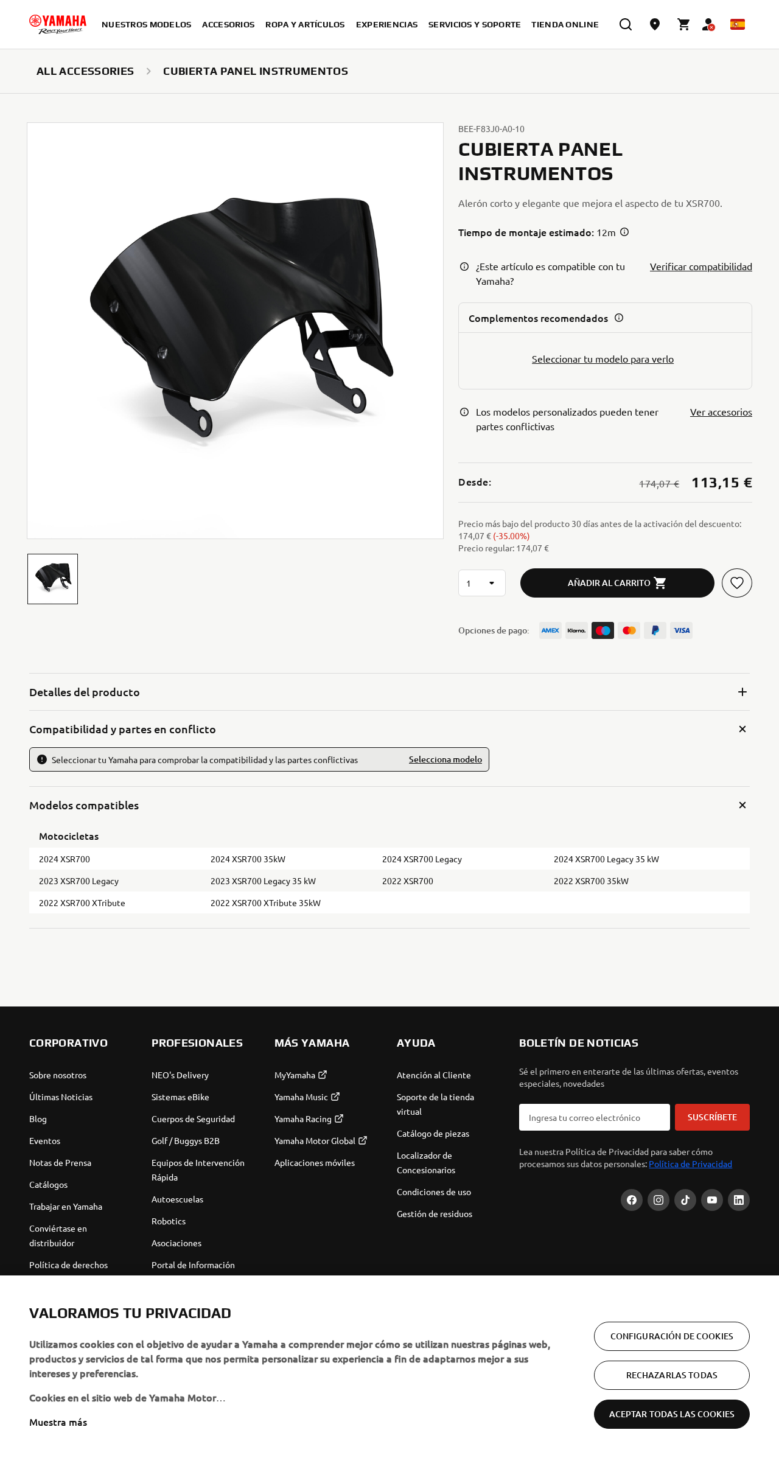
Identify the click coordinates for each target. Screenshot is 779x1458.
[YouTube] (712, 1200)
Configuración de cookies (671, 1336)
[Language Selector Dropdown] (737, 24)
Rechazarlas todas (672, 1375)
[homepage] (57, 24)
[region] (389, 1366)
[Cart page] (684, 24)
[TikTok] (685, 1200)
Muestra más (58, 1421)
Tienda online (565, 24)
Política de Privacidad (690, 1163)
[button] (52, 579)
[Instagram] (658, 1200)
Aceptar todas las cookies (672, 1414)
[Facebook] (632, 1200)
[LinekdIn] (739, 1200)
